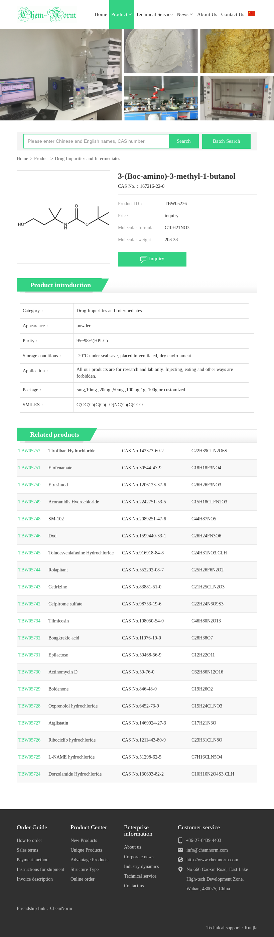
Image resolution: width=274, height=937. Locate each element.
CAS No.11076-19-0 (141, 637)
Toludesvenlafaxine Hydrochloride (81, 552)
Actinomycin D (63, 671)
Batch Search (226, 141)
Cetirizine (57, 586)
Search (184, 141)
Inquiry (156, 258)
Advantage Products (89, 859)
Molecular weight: (135, 239)
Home (101, 14)
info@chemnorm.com (207, 850)
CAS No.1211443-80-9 (144, 740)
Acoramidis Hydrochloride (73, 501)
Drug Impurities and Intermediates (87, 158)
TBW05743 (29, 586)
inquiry (171, 215)
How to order (29, 840)
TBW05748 (29, 518)
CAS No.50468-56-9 (141, 654)
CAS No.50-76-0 (138, 671)
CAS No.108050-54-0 (143, 620)
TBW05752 (29, 450)
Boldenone (58, 688)
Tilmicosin (58, 620)
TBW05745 (29, 552)
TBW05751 (29, 467)
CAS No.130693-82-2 (143, 774)
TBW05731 (29, 654)
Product (120, 14)
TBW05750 (29, 484)
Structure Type (85, 869)
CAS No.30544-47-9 (141, 467)
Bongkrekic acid (63, 637)
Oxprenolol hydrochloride (73, 706)
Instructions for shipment (40, 869)
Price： (125, 215)
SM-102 (56, 518)
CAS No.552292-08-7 (143, 569)
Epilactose (58, 654)
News (183, 14)
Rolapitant (58, 569)
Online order (83, 879)
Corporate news (138, 856)
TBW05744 (29, 569)
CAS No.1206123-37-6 (144, 484)
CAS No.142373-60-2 (143, 450)
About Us (207, 14)
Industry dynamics (141, 866)
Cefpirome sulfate (65, 603)
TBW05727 (29, 723)
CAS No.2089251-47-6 (144, 518)
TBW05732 (29, 637)
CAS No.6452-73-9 (140, 706)
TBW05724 (29, 774)
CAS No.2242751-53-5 (144, 501)
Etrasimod (58, 484)
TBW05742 (29, 603)
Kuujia (251, 927)
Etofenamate (60, 467)
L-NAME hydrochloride (71, 757)
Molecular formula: (136, 227)
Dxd (52, 535)
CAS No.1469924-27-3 (144, 723)
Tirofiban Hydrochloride (71, 450)
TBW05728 (29, 706)
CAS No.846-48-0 (139, 688)
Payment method (32, 859)
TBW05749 (29, 501)
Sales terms (27, 850)
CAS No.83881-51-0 (141, 586)
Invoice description (35, 879)
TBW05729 (29, 688)
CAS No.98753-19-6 (141, 603)
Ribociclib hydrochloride (72, 740)
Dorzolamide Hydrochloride (75, 774)
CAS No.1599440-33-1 (144, 535)
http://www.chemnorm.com (212, 859)
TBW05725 (29, 757)
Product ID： (131, 203)
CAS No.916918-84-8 (143, 552)
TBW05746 (29, 535)
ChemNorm (61, 908)
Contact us (134, 885)
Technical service (140, 876)
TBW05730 (29, 671)
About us (132, 847)
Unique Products (86, 850)
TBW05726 (29, 740)
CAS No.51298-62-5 (141, 757)
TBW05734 (29, 620)
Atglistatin (58, 723)
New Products (84, 840)
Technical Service (154, 14)
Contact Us (232, 14)
